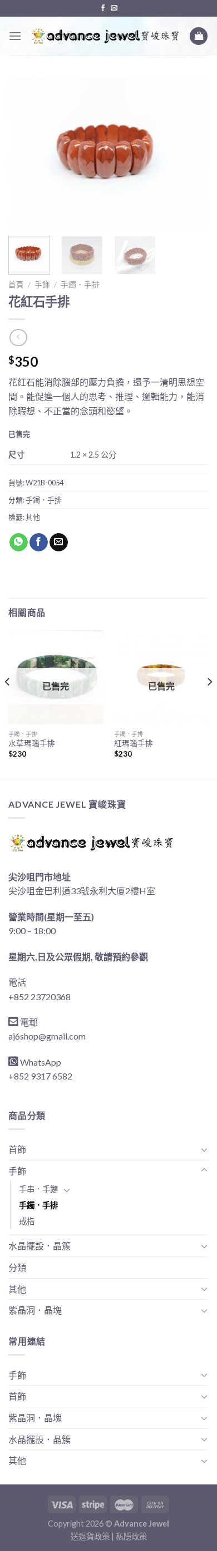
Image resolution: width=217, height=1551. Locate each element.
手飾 (42, 284)
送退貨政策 (90, 1536)
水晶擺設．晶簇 (39, 1245)
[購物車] (199, 36)
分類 (17, 1267)
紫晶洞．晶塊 (35, 1310)
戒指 (26, 1221)
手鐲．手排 (80, 284)
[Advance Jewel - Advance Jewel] (105, 36)
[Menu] (15, 35)
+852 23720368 (39, 996)
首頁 (16, 284)
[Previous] (26, 153)
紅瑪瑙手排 (133, 743)
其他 (33, 517)
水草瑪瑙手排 (31, 743)
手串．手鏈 (38, 1189)
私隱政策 (131, 1536)
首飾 (17, 1149)
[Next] (191, 153)
